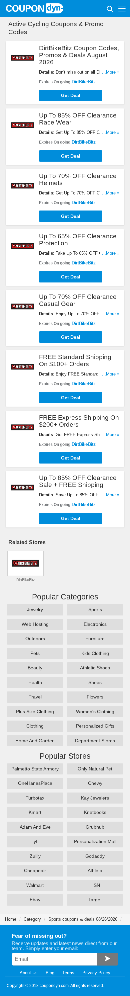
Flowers (95, 696)
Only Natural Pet (95, 768)
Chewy (95, 783)
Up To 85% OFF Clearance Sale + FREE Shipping (78, 481)
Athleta (95, 870)
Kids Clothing (95, 653)
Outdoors (35, 638)
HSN (95, 885)
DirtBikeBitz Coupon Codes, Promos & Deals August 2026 (79, 55)
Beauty (35, 667)
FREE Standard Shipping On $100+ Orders (75, 360)
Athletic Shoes (95, 667)
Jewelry (35, 609)
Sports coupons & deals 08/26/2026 (82, 919)
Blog (50, 972)
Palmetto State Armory (35, 768)
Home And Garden (35, 740)
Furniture (95, 638)
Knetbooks (95, 812)
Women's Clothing (95, 711)
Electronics (95, 624)
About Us (29, 972)
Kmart (35, 812)
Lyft (35, 841)
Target (95, 899)
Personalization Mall (95, 841)
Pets (35, 653)
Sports (95, 609)
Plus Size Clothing (35, 711)
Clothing (35, 726)
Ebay (35, 899)
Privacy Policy (96, 972)
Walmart (35, 885)
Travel (35, 696)
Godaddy (95, 856)
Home (10, 919)
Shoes (95, 682)
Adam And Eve (35, 827)
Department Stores (95, 740)
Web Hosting (35, 624)
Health (35, 682)
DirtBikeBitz (84, 81)
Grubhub (95, 827)
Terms (68, 972)
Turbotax (35, 798)
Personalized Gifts (95, 726)
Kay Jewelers (95, 798)
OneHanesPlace (35, 783)
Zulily (35, 856)
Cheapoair (35, 870)
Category (32, 919)
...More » (110, 72)
